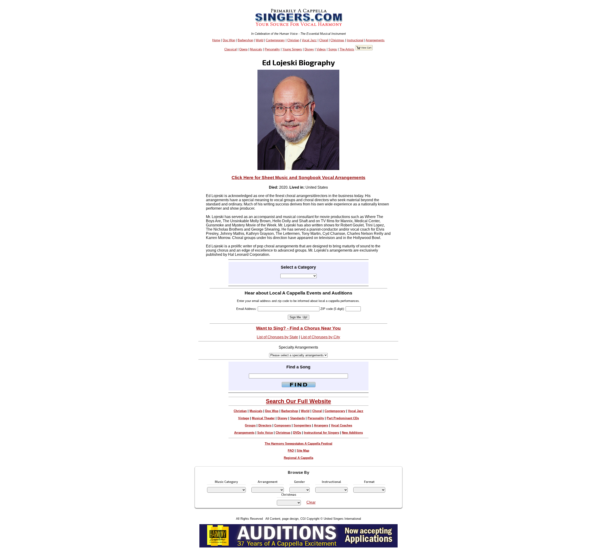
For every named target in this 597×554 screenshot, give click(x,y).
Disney (309, 49)
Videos (321, 49)
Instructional (355, 40)
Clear (311, 502)
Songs (332, 49)
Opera (243, 49)
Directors (264, 425)
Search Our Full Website (298, 401)
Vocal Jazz (309, 40)
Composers (282, 425)
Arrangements (375, 40)
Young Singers (292, 49)
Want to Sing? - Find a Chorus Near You (298, 328)
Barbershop (245, 40)
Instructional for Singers (321, 432)
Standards (297, 418)
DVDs (297, 432)
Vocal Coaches (341, 425)
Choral (323, 40)
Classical (230, 49)
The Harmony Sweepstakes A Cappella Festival (298, 443)
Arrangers (321, 425)
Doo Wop (229, 40)
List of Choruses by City (320, 337)
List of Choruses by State (277, 337)
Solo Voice (265, 432)
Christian (293, 40)
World (259, 40)
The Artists (347, 49)
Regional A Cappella (298, 458)
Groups (250, 425)
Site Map (303, 450)
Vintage (243, 418)
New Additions (352, 432)
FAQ (291, 450)
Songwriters (302, 425)
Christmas (337, 40)
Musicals (256, 49)
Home (216, 40)
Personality (272, 49)
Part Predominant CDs (343, 418)
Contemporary (275, 40)
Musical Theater (263, 418)
